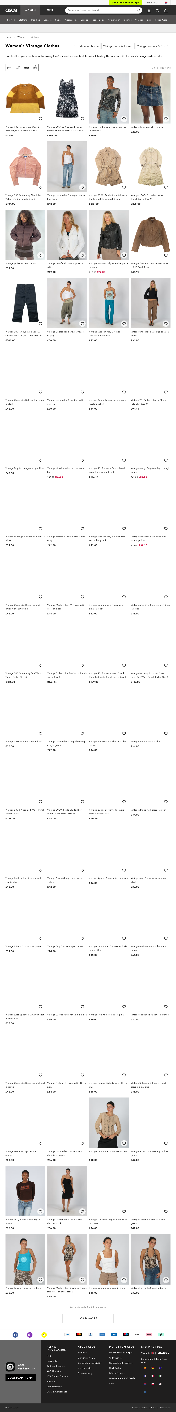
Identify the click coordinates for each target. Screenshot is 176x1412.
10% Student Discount (57, 1376)
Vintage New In (89, 46)
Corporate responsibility (90, 1362)
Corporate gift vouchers (120, 1362)
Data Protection (54, 1386)
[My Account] (149, 10)
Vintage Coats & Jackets (118, 46)
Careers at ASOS (86, 1357)
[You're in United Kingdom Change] (166, 2)
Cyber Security (85, 1373)
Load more (88, 1318)
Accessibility (165, 1407)
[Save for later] (41, 119)
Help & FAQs (151, 2)
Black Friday (115, 1368)
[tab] (11, 19)
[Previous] (75, 46)
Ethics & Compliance (57, 1391)
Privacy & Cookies (140, 1407)
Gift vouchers (115, 1357)
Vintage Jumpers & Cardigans (155, 46)
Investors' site (84, 1368)
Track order (52, 1360)
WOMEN (30, 10)
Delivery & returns (55, 1365)
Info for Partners (117, 1373)
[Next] (167, 46)
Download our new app (125, 2)
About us (82, 1352)
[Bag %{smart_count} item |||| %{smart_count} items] (166, 10)
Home (9, 36)
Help (49, 1355)
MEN (50, 10)
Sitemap (51, 1381)
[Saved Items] (157, 10)
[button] (145, 1368)
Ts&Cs (153, 1407)
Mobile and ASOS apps (121, 1352)
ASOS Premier (54, 1371)
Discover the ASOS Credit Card (122, 1381)
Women (21, 36)
